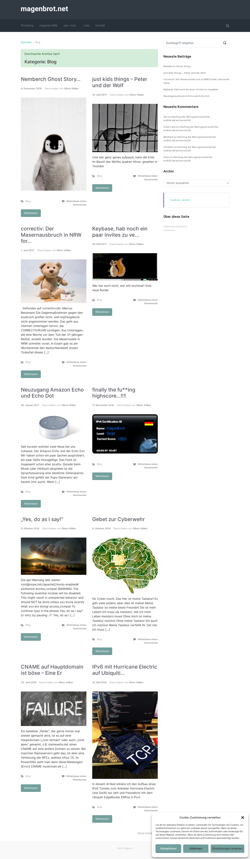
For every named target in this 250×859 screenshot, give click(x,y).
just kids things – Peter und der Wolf (119, 82)
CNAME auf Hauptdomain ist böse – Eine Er (52, 670)
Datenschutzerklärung (175, 226)
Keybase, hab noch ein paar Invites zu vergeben (190, 89)
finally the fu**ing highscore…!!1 (113, 393)
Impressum (169, 230)
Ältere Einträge (146, 833)
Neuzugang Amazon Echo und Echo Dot (52, 393)
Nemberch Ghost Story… (51, 79)
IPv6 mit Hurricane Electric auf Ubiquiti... (124, 670)
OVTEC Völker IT (125, 848)
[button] (243, 817)
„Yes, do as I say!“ (42, 519)
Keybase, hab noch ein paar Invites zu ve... (120, 231)
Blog (28, 201)
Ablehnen (196, 848)
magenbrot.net (44, 9)
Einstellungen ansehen (227, 848)
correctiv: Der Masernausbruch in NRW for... (51, 234)
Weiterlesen (31, 212)
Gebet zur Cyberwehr (118, 519)
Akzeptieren (168, 848)
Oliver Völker (71, 88)
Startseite (26, 42)
